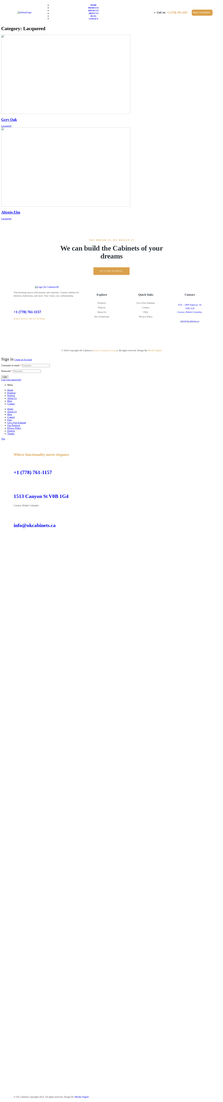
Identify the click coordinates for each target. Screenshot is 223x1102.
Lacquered (6, 126)
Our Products (13, 425)
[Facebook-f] (180, 330)
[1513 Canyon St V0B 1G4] (17, 484)
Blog (9, 401)
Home (10, 390)
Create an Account (23, 359)
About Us (101, 312)
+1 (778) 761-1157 (27, 312)
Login (4, 377)
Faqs (9, 420)
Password (6, 371)
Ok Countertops (101, 316)
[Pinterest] (199, 330)
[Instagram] (189, 330)
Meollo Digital (155, 350)
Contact (145, 307)
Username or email (11, 365)
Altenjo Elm (10, 212)
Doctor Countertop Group (104, 350)
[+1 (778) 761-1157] (15, 303)
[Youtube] (42, 537)
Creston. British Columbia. (189, 312)
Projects (101, 307)
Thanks (10, 433)
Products (102, 303)
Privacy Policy (146, 316)
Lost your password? (11, 379)
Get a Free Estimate (146, 303)
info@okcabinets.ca (189, 321)
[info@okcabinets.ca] (17, 513)
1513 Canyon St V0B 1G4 (41, 496)
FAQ (146, 312)
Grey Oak (9, 119)
